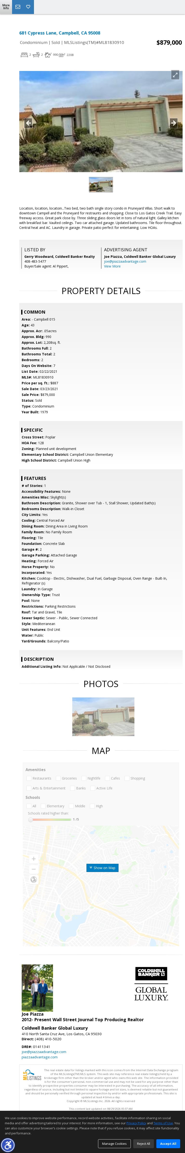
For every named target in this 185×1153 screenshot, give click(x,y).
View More (112, 266)
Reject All (143, 1143)
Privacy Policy (136, 1123)
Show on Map (104, 867)
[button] (7, 1145)
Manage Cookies (114, 1143)
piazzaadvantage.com (40, 1057)
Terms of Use (163, 1123)
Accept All (168, 1143)
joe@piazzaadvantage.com (125, 261)
